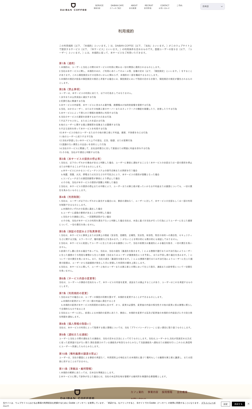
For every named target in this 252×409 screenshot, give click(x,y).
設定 (226, 403)
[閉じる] (248, 404)
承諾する (238, 403)
